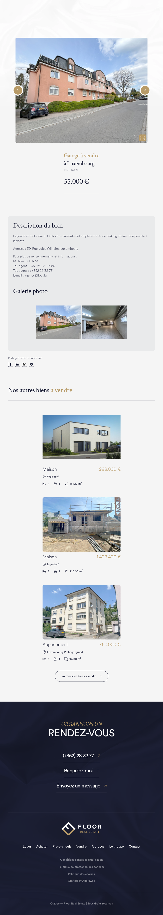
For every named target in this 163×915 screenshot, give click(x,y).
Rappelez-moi (78, 770)
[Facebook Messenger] (31, 364)
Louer (27, 846)
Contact (134, 846)
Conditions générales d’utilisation (81, 859)
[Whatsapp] (24, 364)
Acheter (42, 846)
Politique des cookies (81, 874)
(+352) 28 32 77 (78, 755)
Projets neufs (62, 846)
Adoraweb (88, 880)
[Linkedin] (17, 364)
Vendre (81, 846)
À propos (98, 846)
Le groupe (116, 846)
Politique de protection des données (81, 867)
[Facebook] (10, 364)
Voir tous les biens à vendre (79, 676)
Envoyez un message (78, 785)
